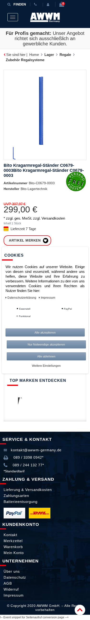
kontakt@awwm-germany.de (35, 450)
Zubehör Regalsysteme (25, 60)
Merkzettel (13, 541)
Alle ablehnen (46, 356)
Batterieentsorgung (20, 502)
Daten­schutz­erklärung (22, 297)
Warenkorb (13, 547)
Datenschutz (15, 577)
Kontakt (10, 535)
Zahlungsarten (16, 496)
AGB (8, 583)
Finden (19, 4)
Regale (65, 55)
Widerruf (11, 589)
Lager (49, 55)
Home (34, 55)
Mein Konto (14, 553)
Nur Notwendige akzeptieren (46, 344)
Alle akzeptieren (45, 332)
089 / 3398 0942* (28, 457)
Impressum (14, 595)
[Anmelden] (49, 4)
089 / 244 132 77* (28, 465)
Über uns (12, 571)
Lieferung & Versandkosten (28, 490)
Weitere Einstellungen (46, 365)
